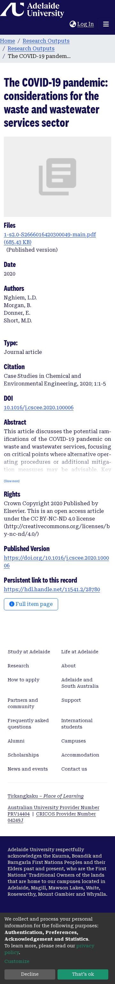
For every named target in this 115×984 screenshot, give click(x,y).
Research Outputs (46, 41)
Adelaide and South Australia (80, 683)
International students (77, 723)
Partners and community (23, 703)
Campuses (73, 740)
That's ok (83, 974)
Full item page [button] (33, 604)
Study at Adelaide (29, 651)
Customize (16, 961)
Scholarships (23, 755)
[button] (73, 24)
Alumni (16, 740)
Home (7, 41)
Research (18, 665)
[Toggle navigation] (106, 24)
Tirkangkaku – (46, 796)
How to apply (23, 679)
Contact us (74, 769)
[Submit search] (65, 24)
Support (71, 700)
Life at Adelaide (79, 651)
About (68, 665)
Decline (30, 974)
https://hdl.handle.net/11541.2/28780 (52, 589)
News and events (28, 769)
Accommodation (80, 755)
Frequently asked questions (28, 723)
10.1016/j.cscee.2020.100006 (38, 408)
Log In (86, 24)
